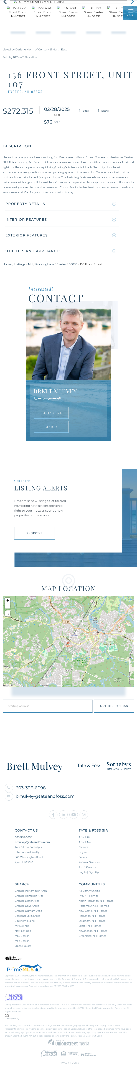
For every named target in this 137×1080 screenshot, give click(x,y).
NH (30, 264)
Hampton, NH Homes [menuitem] (92, 915)
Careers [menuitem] (83, 847)
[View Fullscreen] (7, 613)
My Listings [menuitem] (22, 925)
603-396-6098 (49, 398)
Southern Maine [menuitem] (25, 920)
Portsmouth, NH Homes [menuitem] (94, 905)
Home (7, 264)
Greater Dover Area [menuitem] (27, 905)
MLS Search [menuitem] (22, 935)
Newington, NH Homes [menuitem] (93, 930)
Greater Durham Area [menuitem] (28, 910)
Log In (103, 13)
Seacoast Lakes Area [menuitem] (27, 915)
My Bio (51, 427)
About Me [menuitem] (85, 842)
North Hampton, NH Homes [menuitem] (96, 900)
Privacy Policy (12, 1018)
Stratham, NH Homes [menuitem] (92, 920)
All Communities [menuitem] (89, 890)
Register (34, 533)
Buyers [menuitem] (83, 852)
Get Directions (114, 706)
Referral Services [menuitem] (89, 862)
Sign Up (112, 13)
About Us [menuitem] (84, 837)
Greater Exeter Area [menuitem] (27, 900)
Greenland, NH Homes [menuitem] (92, 935)
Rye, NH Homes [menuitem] (88, 895)
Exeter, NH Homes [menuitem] (90, 925)
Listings (19, 264)
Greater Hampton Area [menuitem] (29, 895)
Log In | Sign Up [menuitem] (89, 872)
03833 (73, 264)
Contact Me (51, 413)
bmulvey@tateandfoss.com (45, 796)
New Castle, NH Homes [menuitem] (93, 910)
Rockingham (44, 264)
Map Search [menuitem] (22, 940)
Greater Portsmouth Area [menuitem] (31, 890)
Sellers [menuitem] (83, 857)
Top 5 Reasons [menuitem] (87, 867)
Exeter (61, 264)
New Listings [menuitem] (23, 930)
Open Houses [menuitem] (23, 945)
